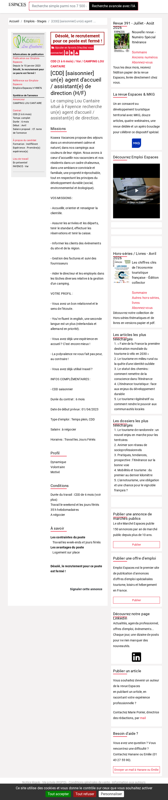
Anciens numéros (145, 57)
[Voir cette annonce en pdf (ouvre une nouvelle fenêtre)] (72, 52)
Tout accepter (58, 794)
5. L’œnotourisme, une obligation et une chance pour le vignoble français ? (136, 485)
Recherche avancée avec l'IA (113, 6)
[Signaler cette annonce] (76, 52)
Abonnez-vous (142, 62)
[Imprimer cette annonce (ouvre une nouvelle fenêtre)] (67, 52)
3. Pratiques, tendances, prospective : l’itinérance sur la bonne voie (134, 460)
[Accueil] (17, 4)
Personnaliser (111, 794)
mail (143, 718)
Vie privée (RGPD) (54, 782)
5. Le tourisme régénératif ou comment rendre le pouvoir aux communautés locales (135, 404)
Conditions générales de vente (89, 782)
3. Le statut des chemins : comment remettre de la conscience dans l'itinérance (133, 374)
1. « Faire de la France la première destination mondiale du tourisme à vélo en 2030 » (137, 348)
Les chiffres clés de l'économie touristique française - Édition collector (145, 273)
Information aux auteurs (128, 782)
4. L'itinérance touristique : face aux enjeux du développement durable (135, 389)
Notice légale (31, 782)
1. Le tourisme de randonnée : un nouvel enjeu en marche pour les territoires (136, 435)
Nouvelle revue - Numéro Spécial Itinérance (144, 37)
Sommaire (139, 52)
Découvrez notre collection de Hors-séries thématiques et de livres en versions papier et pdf (133, 318)
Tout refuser (84, 794)
